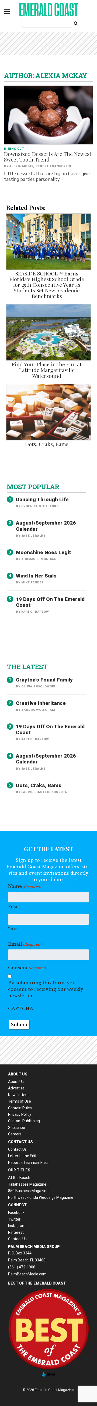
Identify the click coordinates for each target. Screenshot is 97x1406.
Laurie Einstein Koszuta (44, 792)
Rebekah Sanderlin (53, 166)
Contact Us (17, 1149)
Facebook (16, 1212)
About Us (16, 1081)
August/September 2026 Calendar (46, 526)
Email (24, 944)
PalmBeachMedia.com (27, 1274)
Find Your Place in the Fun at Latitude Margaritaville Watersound (47, 370)
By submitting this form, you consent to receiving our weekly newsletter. (45, 989)
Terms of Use (19, 1101)
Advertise (16, 1088)
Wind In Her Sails (36, 576)
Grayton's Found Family (44, 680)
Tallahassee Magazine (27, 1184)
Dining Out (14, 148)
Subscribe (16, 1127)
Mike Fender (32, 582)
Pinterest (16, 1232)
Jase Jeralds (33, 535)
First (13, 906)
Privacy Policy (19, 1114)
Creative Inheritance (41, 703)
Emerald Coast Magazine (48, 9)
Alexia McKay (21, 166)
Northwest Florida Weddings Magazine (40, 1197)
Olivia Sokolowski (38, 686)
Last (12, 928)
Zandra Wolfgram (38, 710)
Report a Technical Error (28, 1162)
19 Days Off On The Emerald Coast (50, 602)
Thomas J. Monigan (39, 559)
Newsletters (18, 1095)
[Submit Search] (75, 23)
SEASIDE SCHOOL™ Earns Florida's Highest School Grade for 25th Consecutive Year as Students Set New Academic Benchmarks (46, 285)
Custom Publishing (24, 1121)
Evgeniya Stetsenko (39, 506)
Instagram (17, 1226)
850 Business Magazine (28, 1191)
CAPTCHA (20, 1008)
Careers (15, 1134)
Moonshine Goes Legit (43, 552)
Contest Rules (20, 1108)
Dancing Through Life (42, 499)
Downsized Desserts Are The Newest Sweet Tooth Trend (47, 156)
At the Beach (19, 1177)
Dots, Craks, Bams (46, 443)
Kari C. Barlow (35, 612)
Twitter (14, 1219)
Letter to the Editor (24, 1156)
